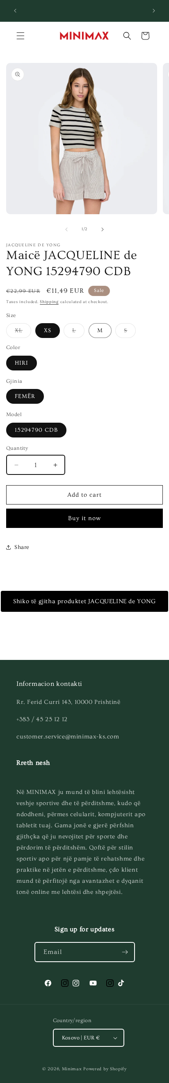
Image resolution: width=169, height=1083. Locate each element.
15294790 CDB (36, 430)
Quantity (17, 448)
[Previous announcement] (15, 11)
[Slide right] (103, 229)
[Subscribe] (125, 952)
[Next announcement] (154, 11)
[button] (20, 36)
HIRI (21, 363)
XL (23, 332)
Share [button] (22, 547)
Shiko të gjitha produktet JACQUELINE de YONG (84, 601)
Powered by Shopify (105, 1068)
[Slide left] (66, 229)
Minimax (72, 1068)
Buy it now (84, 518)
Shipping (49, 301)
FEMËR (25, 396)
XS (47, 330)
